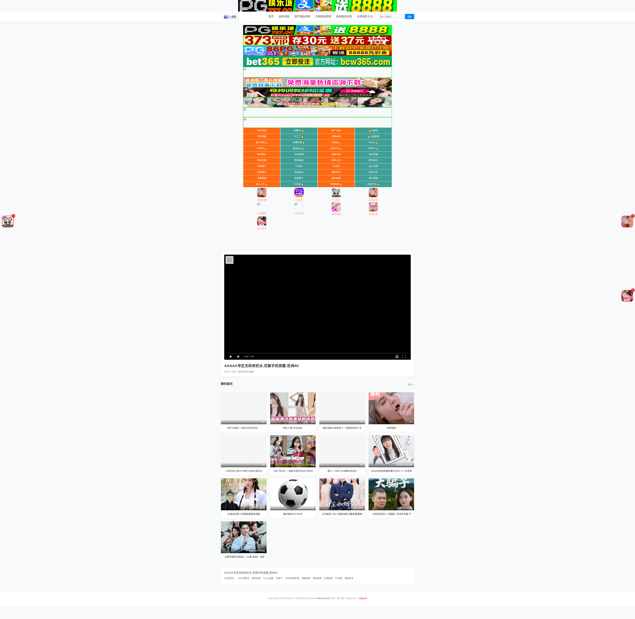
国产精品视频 (302, 16)
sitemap (321, 598)
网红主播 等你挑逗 (292, 428)
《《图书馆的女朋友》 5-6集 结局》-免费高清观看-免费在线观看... (243, 556)
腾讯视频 (256, 578)
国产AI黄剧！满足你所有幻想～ (244, 428)
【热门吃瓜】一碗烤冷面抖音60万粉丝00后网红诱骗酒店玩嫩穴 (293, 471)
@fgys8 (363, 598)
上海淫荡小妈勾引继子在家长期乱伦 (243, 471)
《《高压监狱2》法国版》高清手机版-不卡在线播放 (391, 514)
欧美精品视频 (344, 16)
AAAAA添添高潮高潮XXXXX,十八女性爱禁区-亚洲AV (391, 471)
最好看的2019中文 (292, 514)
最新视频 (284, 16)
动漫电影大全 (365, 16)
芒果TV (279, 578)
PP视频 (338, 578)
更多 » (411, 384)
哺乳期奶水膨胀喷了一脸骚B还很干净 (342, 428)
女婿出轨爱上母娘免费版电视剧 (244, 514)
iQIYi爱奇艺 (244, 578)
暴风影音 (349, 578)
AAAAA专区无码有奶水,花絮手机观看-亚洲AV (251, 572)
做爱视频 (391, 428)
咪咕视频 (317, 578)
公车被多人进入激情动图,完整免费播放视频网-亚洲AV (342, 514)
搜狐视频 (306, 578)
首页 (271, 16)
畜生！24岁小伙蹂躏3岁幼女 (342, 471)
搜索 (409, 17)
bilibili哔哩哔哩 (292, 578)
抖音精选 (328, 578)
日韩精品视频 (323, 16)
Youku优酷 (268, 578)
